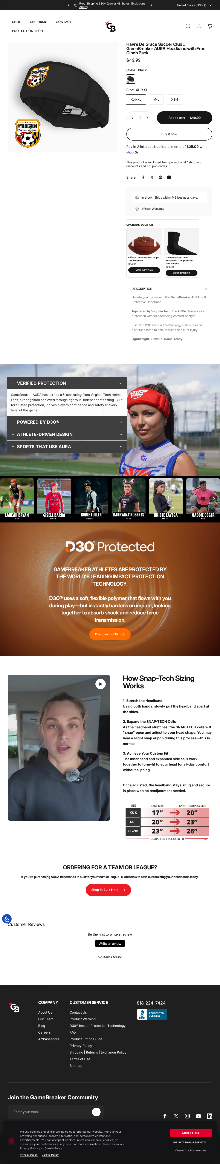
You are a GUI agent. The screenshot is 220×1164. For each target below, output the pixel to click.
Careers (44, 1032)
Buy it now (169, 134)
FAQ (73, 1032)
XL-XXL (136, 99)
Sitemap (76, 1066)
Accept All (191, 1133)
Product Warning (83, 1019)
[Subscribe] (96, 1112)
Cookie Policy (50, 1154)
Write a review (110, 943)
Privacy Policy (81, 1046)
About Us (45, 1012)
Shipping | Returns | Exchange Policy (98, 1052)
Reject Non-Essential (190, 1142)
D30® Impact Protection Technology (98, 1026)
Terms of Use (80, 1059)
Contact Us (78, 1012)
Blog (41, 1026)
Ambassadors (48, 1039)
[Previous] (69, 5)
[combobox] (194, 5)
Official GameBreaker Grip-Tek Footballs (143, 259)
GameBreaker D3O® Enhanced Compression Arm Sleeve (179, 260)
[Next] (150, 5)
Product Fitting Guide (86, 1039)
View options (144, 270)
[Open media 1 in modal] (63, 97)
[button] (6, 498)
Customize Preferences (190, 1150)
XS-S (175, 99)
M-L (156, 99)
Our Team (45, 1019)
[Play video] (59, 748)
